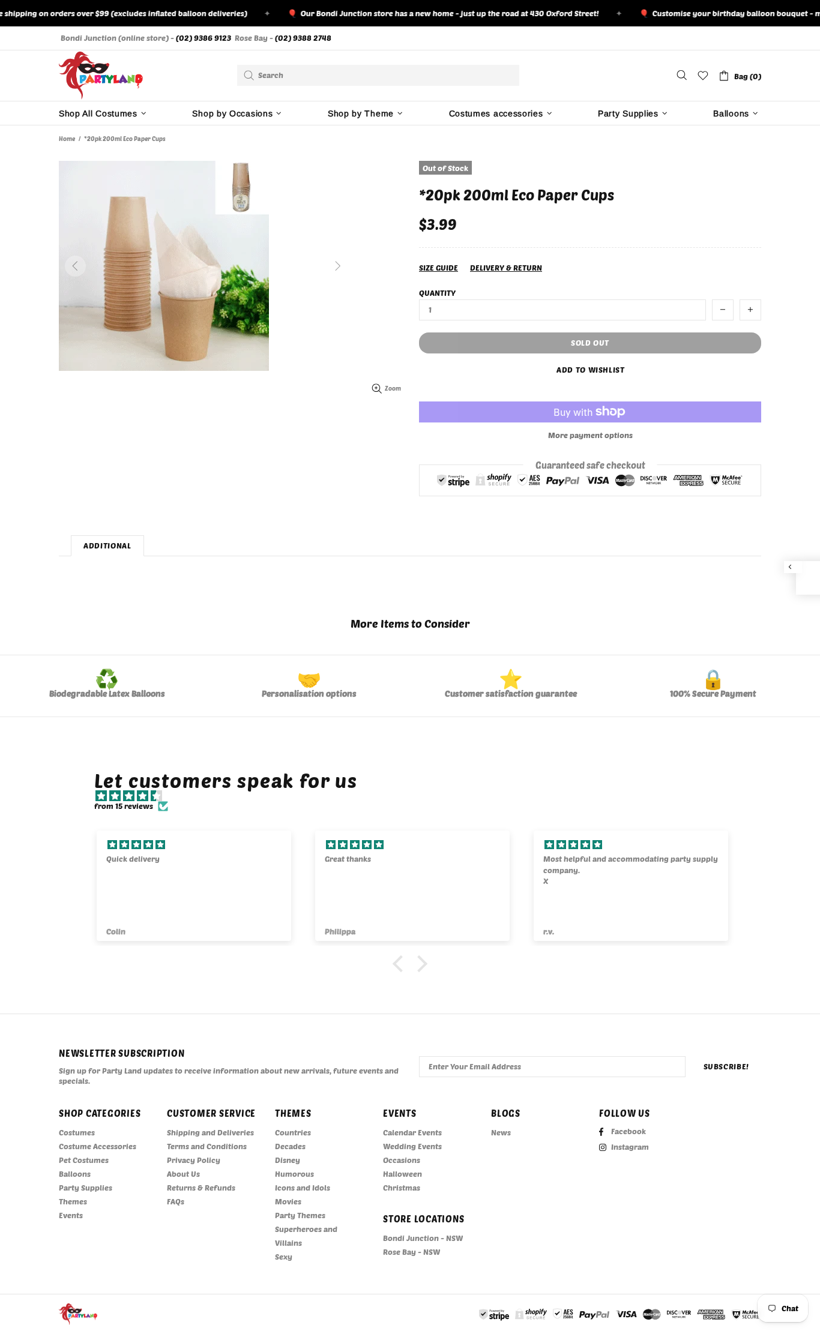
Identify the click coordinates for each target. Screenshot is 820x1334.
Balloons (75, 1174)
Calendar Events (412, 1132)
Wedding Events (412, 1146)
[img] (416, 796)
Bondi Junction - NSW (423, 1238)
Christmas (401, 1187)
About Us (183, 1174)
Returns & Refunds (201, 1187)
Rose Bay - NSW (411, 1252)
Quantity (437, 293)
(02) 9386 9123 (203, 38)
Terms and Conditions (207, 1146)
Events (71, 1215)
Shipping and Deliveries (210, 1132)
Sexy (283, 1256)
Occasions (401, 1160)
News (501, 1132)
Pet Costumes (84, 1160)
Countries (293, 1132)
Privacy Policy (193, 1160)
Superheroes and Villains (306, 1236)
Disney (287, 1160)
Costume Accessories (97, 1146)
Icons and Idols (302, 1187)
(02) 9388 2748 (303, 38)
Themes (73, 1201)
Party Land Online (101, 76)
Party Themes (300, 1215)
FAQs (175, 1201)
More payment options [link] (590, 435)
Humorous (294, 1174)
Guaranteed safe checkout (590, 464)
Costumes (77, 1132)
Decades (290, 1146)
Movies (288, 1201)
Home (67, 138)
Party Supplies (85, 1187)
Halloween (402, 1174)
